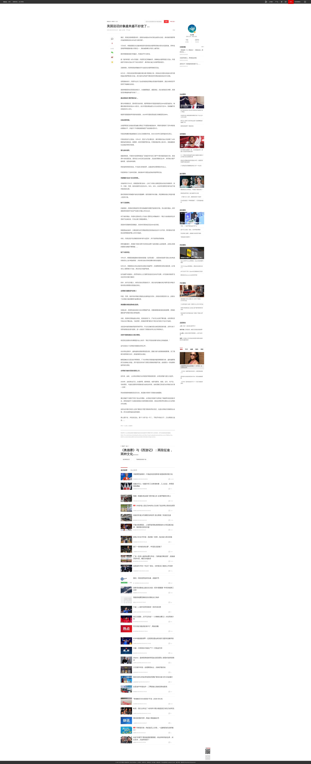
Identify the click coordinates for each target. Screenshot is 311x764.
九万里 (123, 30)
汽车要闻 (183, 283)
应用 (9, 1)
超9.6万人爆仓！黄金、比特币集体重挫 (190, 229)
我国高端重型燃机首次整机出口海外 (146, 597)
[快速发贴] (112, 38)
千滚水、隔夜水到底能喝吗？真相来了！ (191, 373)
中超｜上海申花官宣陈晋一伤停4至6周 (147, 607)
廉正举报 (178, 762)
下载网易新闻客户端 (141, 459)
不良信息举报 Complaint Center (168, 762)
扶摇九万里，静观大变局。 (192, 36)
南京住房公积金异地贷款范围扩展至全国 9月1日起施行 (153, 677)
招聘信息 (149, 762)
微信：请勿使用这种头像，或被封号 (146, 578)
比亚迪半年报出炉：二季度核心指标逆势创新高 (150, 687)
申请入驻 (172, 21)
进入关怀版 (21, 1)
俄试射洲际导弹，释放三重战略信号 (146, 718)
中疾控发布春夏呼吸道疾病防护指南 (190, 380)
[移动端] (266, 1)
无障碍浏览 (15, 1)
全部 (202, 46)
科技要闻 (183, 245)
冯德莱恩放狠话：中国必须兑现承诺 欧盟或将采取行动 (153, 474)
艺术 (186, 349)
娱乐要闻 (183, 173)
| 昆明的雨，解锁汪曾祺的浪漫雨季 (191, 329)
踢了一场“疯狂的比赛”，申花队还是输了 (147, 547)
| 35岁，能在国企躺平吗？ (188, 326)
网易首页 (5, 1)
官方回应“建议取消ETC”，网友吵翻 (146, 626)
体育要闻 (183, 134)
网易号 (113, 21)
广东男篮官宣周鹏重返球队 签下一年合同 (191, 165)
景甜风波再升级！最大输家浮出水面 (190, 193)
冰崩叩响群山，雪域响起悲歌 (188, 58)
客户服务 (154, 762)
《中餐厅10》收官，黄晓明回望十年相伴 (191, 197)
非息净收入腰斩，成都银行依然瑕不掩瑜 (191, 233)
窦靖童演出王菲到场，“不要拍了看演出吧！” (192, 189)
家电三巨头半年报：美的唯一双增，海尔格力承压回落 (152, 537)
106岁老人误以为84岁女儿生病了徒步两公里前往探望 (155, 505)
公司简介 (139, 762)
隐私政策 (158, 762)
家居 (202, 349)
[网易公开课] (271, 1)
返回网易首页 (126, 459)
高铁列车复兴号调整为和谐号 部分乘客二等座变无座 (152, 515)
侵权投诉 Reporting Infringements (188, 762)
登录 (291, 1)
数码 (197, 349)
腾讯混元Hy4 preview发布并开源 (189, 275)
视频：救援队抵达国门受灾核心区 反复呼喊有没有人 (152, 496)
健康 (191, 349)
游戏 (181, 349)
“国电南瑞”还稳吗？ (185, 237)
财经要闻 (183, 210)
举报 (174, 30)
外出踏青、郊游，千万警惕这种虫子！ (190, 369)
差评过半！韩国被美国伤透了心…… (190, 64)
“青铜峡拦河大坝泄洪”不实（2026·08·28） (148, 699)
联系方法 (144, 762)
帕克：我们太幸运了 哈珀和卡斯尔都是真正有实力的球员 (153, 708)
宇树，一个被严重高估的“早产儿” (189, 226)
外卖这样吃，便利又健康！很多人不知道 (191, 377)
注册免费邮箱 (297, 1)
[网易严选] (277, 1)
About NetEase (133, 762)
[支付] (282, 1)
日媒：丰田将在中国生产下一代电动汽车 (147, 648)
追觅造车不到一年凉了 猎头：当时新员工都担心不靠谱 (153, 566)
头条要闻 (183, 94)
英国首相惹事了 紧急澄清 (187, 126)
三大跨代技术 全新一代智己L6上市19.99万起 (192, 304)
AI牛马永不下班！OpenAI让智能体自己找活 (192, 271)
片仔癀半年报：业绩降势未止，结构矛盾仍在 (149, 667)
